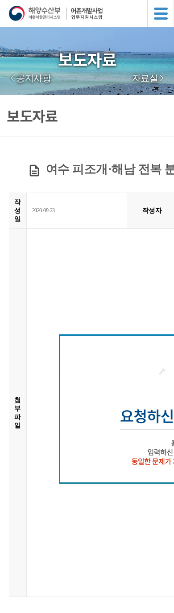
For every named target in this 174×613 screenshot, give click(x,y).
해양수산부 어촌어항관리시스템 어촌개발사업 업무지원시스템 (91, 13)
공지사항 (33, 78)
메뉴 (160, 13)
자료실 (145, 78)
